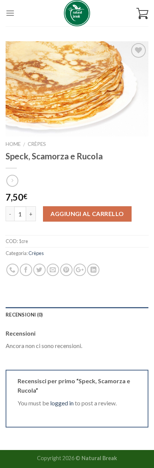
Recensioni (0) (24, 315)
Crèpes (37, 144)
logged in (62, 402)
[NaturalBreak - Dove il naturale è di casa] (77, 13)
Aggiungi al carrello (87, 213)
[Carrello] (142, 13)
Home (13, 144)
